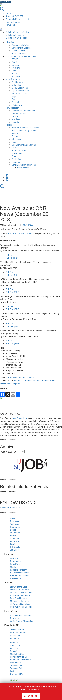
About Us (14, 642)
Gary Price (28, 224)
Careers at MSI (17, 673)
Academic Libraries (23, 380)
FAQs (12, 671)
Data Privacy (16, 662)
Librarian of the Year (19, 589)
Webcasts (14, 638)
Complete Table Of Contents (21, 233)
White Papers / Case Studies (23, 621)
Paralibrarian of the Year (21, 595)
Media (13, 566)
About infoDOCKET (14, 16)
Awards (36, 380)
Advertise (14, 648)
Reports (16, 383)
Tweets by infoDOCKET (10, 507)
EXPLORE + (5, 13)
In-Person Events (18, 632)
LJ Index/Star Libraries (20, 615)
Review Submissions (19, 575)
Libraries (45, 380)
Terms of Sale (16, 668)
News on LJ (11, 24)
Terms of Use (16, 665)
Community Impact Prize (21, 606)
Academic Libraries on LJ (17, 19)
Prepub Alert (15, 561)
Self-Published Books (19, 572)
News (52, 380)
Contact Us (15, 645)
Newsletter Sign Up (19, 656)
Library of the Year (18, 586)
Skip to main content (15, 34)
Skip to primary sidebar (16, 37)
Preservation (6, 383)
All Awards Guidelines (20, 603)
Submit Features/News (20, 659)
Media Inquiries (17, 653)
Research (14, 618)
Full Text (10, 254)
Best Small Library (18, 598)
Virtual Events (16, 635)
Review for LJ (16, 578)
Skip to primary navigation (17, 32)
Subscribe (14, 651)
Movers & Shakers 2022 (21, 592)
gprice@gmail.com (19, 418)
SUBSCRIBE (5, 1)
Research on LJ (13, 21)
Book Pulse (15, 564)
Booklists (14, 558)
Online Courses (17, 629)
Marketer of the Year (19, 601)
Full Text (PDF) (13, 257)
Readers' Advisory (18, 569)
